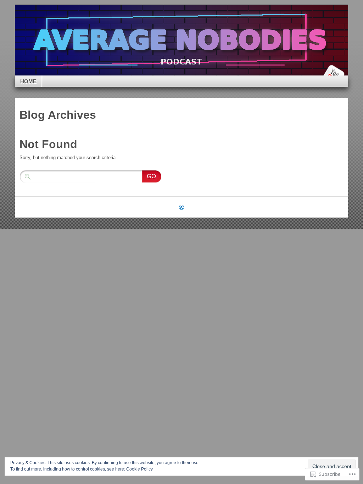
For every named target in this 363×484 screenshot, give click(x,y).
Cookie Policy (139, 469)
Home (28, 81)
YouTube (333, 73)
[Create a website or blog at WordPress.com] (181, 207)
